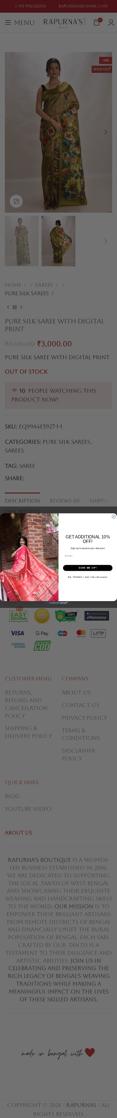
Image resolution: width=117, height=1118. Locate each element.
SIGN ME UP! (88, 568)
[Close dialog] (113, 517)
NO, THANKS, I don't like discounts (88, 577)
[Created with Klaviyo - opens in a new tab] (58, 603)
